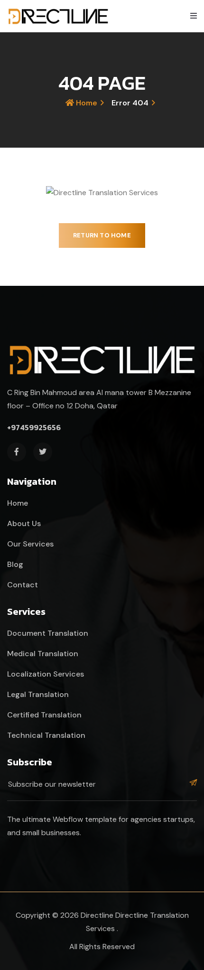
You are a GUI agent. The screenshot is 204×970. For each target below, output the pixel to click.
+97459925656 (34, 427)
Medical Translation (42, 654)
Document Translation (47, 633)
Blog (15, 564)
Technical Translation (46, 735)
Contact (22, 585)
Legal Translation (38, 694)
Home (85, 103)
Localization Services (45, 674)
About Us (24, 523)
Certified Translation (44, 715)
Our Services (30, 544)
